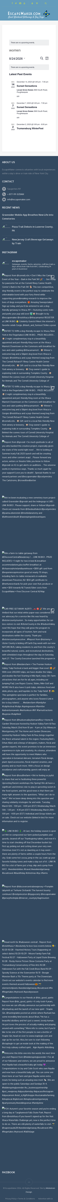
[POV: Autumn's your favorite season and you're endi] (29, 1134)
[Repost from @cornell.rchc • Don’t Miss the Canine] (29, 301)
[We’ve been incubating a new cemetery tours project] (29, 523)
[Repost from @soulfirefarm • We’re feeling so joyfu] (29, 800)
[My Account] (32, 3)
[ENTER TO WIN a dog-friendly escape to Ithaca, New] (29, 356)
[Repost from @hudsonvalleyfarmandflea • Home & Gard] (29, 745)
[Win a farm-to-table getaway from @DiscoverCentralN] (29, 578)
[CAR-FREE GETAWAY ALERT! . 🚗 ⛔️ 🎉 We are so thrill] (29, 634)
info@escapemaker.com (18, 199)
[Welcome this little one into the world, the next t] (29, 1078)
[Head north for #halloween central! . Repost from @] (29, 967)
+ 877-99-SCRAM (15, 194)
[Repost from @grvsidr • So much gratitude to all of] (29, 467)
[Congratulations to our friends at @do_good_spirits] (29, 1023)
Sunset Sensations (27, 85)
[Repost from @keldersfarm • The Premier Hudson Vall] (29, 689)
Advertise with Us (45, 1198)
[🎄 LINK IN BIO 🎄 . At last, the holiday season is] (29, 856)
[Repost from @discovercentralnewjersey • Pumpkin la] (29, 912)
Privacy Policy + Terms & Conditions (20, 1198)
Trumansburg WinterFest (30, 128)
